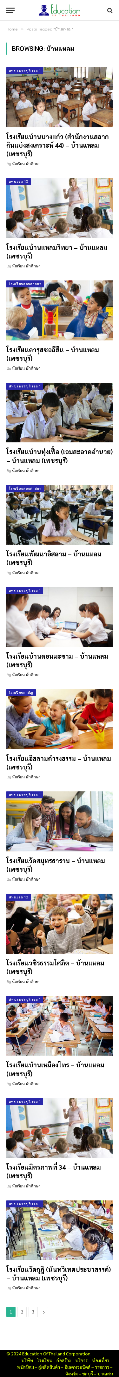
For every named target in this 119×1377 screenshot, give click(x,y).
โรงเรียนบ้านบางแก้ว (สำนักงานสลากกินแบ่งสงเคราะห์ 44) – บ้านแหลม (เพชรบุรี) (57, 145)
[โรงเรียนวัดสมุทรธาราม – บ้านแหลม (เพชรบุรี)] (59, 821)
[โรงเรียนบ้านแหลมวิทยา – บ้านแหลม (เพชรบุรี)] (59, 208)
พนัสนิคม (25, 1367)
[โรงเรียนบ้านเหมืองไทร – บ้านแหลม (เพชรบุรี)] (59, 1026)
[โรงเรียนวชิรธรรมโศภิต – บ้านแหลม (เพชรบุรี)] (59, 923)
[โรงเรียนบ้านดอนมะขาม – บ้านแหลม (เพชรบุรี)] (59, 617)
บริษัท (27, 1360)
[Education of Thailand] (59, 10)
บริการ (81, 1360)
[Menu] (10, 10)
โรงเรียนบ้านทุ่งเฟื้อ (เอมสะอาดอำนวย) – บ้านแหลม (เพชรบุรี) (59, 455)
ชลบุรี (87, 1373)
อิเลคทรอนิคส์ (77, 1367)
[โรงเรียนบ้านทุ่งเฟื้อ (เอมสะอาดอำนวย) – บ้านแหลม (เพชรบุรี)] (59, 412)
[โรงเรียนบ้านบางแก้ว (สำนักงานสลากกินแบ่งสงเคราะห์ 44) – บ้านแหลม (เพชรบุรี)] (59, 97)
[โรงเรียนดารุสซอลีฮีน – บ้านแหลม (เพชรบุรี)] (59, 310)
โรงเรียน (44, 1360)
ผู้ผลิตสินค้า (49, 1367)
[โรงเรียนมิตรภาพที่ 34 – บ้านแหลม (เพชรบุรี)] (59, 1128)
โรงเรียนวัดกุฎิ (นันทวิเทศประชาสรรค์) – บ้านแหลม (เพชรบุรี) (58, 1273)
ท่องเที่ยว (100, 1360)
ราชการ (102, 1367)
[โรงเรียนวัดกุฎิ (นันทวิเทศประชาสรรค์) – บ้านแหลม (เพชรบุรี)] (59, 1230)
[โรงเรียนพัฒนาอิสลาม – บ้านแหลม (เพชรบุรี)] (59, 515)
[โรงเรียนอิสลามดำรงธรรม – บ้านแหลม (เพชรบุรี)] (59, 719)
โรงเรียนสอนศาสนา (25, 284)
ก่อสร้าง (63, 1360)
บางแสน (105, 1373)
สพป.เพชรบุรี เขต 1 (25, 71)
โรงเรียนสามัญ (21, 692)
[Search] (109, 10)
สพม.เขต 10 (18, 181)
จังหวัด (71, 1373)
